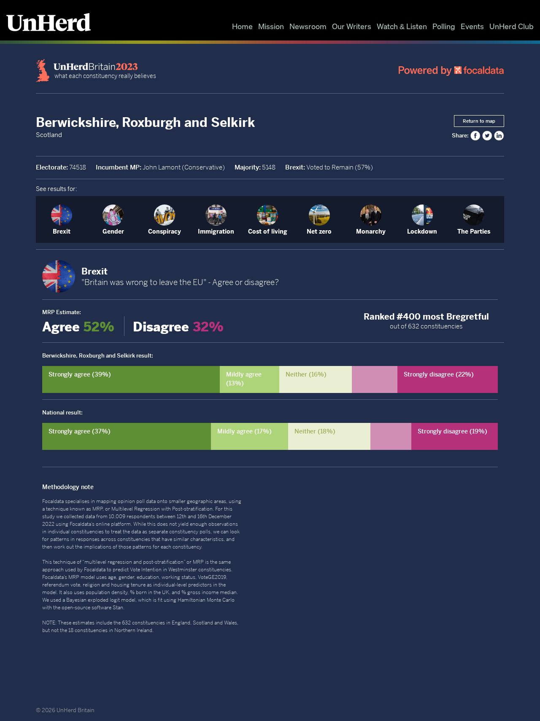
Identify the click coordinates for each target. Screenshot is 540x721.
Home (242, 26)
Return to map (479, 121)
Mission (271, 26)
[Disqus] (383, 585)
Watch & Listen (402, 26)
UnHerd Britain (75, 710)
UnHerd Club (511, 26)
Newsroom (308, 26)
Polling (443, 26)
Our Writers (351, 26)
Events (472, 26)
